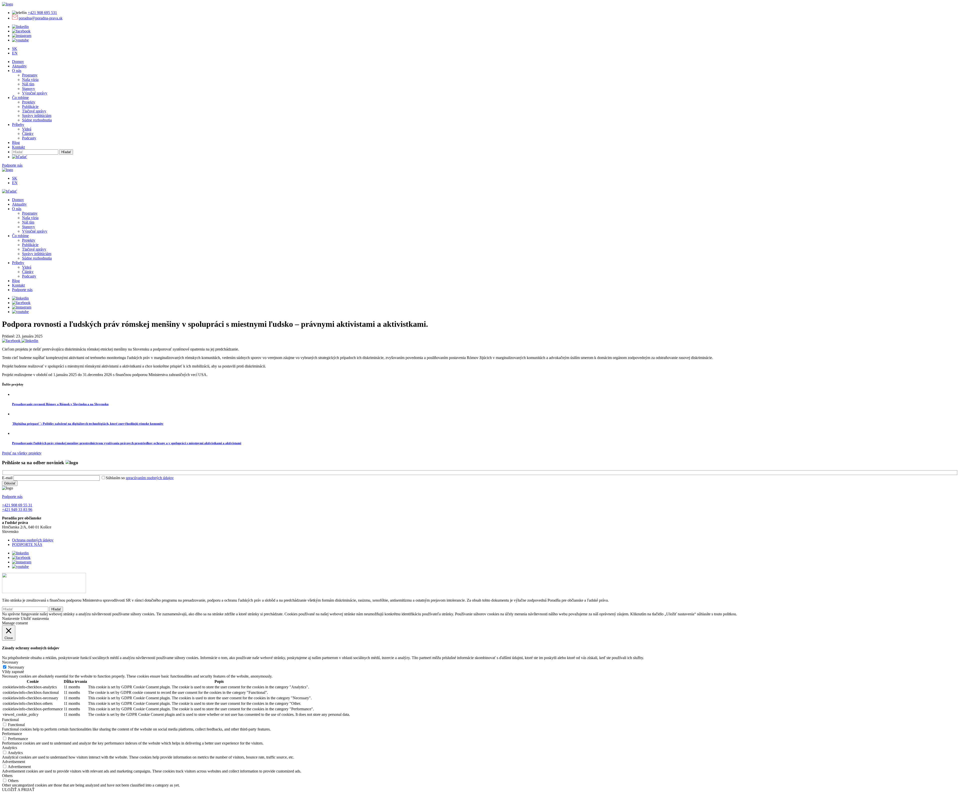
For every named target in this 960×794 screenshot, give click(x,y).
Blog (16, 142)
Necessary (16, 667)
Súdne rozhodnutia (37, 120)
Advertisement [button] (13, 762)
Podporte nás (12, 165)
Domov (18, 61)
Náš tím (28, 84)
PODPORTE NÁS (27, 544)
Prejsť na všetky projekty (22, 453)
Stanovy (28, 88)
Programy (30, 75)
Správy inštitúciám (36, 115)
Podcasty (29, 138)
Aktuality (19, 66)
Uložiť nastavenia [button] (35, 618)
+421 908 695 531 (42, 12)
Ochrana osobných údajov (33, 540)
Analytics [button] (9, 748)
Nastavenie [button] (11, 618)
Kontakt (18, 147)
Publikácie (30, 106)
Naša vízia (30, 79)
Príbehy (18, 124)
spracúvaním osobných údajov (150, 478)
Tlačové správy (34, 111)
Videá (26, 129)
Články (28, 133)
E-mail (7, 478)
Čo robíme (20, 97)
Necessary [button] (10, 662)
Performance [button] (12, 734)
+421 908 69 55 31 (17, 505)
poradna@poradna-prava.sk (40, 18)
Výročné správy (34, 93)
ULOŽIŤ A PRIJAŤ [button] (18, 790)
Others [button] (7, 776)
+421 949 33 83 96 (17, 509)
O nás (16, 70)
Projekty (28, 102)
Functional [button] (10, 720)
